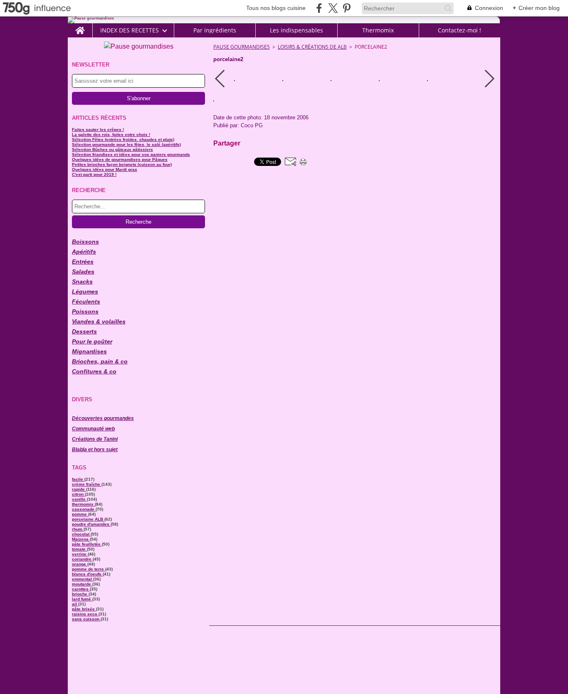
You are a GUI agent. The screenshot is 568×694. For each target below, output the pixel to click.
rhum (78, 529)
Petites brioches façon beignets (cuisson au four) (122, 164)
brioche (80, 594)
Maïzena (81, 539)
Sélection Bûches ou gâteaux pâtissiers (112, 149)
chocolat (81, 534)
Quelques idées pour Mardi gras (104, 169)
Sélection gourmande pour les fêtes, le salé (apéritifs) (126, 144)
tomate (79, 549)
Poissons (85, 311)
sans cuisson (86, 619)
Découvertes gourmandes (103, 418)
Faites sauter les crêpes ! (98, 129)
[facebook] (319, 8)
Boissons (85, 241)
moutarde (82, 584)
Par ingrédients (214, 30)
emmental (82, 579)
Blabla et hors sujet (95, 449)
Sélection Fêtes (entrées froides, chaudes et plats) (123, 139)
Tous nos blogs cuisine (276, 8)
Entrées (83, 261)
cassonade (84, 509)
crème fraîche (86, 484)
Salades (83, 271)
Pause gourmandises (241, 46)
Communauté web (93, 429)
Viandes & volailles (99, 321)
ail (75, 604)
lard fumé (82, 599)
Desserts (84, 331)
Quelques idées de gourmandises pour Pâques (120, 159)
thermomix (83, 504)
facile (78, 479)
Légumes (85, 291)
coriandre (82, 559)
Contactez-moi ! (459, 30)
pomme (80, 514)
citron (78, 494)
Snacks (82, 281)
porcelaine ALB (88, 519)
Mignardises (89, 351)
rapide (79, 489)
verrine (80, 554)
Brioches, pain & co (100, 361)
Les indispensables (296, 30)
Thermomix (378, 30)
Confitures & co (94, 371)
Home (80, 26)
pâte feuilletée (87, 544)
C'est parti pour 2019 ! (94, 174)
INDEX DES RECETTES (129, 30)
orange (79, 564)
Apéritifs (84, 251)
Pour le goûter (92, 341)
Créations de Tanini (95, 439)
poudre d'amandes (91, 524)
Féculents (86, 301)
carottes (81, 589)
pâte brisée (84, 609)
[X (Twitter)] (333, 8)
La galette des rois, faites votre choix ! (111, 134)
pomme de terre (88, 569)
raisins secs (85, 614)
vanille (79, 499)
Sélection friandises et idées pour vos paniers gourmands (131, 154)
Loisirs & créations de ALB (312, 46)
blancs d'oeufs (87, 574)
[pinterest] (346, 8)
